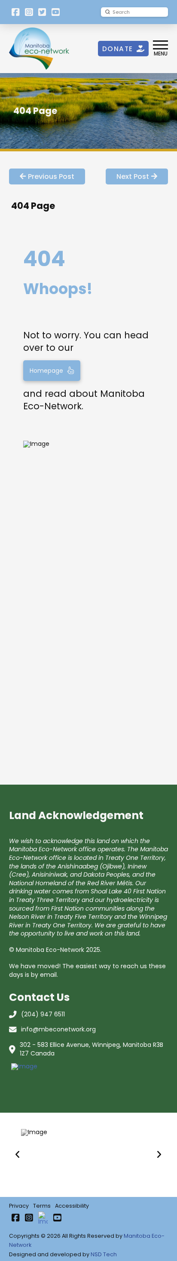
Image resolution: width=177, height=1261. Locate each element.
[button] (160, 48)
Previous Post (51, 176)
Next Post (132, 176)
